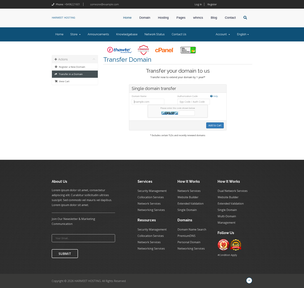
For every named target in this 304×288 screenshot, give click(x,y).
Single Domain (187, 210)
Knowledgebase (126, 34)
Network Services (149, 203)
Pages (180, 17)
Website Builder (188, 197)
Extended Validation (191, 203)
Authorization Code (197, 96)
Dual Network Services (233, 191)
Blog (214, 17)
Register (212, 4)
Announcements (98, 34)
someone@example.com (104, 4)
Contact (230, 17)
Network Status (154, 34)
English (242, 34)
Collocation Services (151, 197)
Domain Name (139, 96)
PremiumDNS (186, 236)
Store (74, 34)
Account (222, 34)
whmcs (198, 17)
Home (127, 17)
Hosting (163, 17)
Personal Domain (189, 242)
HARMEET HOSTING (63, 17)
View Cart (63, 81)
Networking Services (151, 210)
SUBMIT (65, 253)
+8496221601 (68, 4)
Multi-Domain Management (227, 219)
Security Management (152, 191)
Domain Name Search (192, 229)
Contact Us (179, 34)
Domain (144, 17)
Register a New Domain (71, 66)
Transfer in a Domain (70, 74)
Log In (198, 4)
